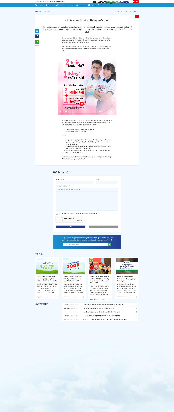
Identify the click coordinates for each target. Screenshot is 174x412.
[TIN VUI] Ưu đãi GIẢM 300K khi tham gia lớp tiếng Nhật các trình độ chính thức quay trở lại (47, 279)
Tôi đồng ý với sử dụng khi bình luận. (78, 213)
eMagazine (93, 5)
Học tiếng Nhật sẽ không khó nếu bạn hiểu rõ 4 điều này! (101, 312)
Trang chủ (40, 5)
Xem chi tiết (136, 304)
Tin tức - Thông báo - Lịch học (66, 5)
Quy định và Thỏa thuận (75, 213)
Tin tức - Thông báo (134, 11)
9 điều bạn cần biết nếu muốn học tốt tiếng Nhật (98, 308)
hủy (103, 227)
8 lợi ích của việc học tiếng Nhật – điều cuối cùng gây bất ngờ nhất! (105, 319)
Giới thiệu (50, 5)
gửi (70, 227)
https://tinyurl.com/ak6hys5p (85, 129)
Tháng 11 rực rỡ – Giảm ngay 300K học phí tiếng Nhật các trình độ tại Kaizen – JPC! (73, 279)
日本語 (136, 1)
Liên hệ (102, 5)
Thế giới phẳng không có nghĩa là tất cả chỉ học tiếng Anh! (101, 315)
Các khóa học (81, 5)
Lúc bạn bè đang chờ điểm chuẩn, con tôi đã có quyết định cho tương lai (126, 279)
